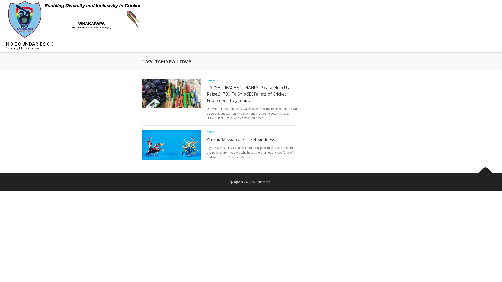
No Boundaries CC (30, 44)
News (210, 132)
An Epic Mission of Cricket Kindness (241, 139)
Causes (212, 80)
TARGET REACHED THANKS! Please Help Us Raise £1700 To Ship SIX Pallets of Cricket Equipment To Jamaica (248, 93)
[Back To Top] (485, 173)
